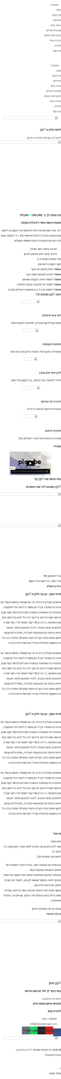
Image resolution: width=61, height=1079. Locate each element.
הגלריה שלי (55, 40)
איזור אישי (56, 25)
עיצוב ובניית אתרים (36, 1060)
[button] (30, 58)
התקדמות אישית (52, 35)
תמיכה (57, 45)
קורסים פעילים (53, 30)
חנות (58, 10)
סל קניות (56, 15)
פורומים (57, 20)
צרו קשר (57, 50)
